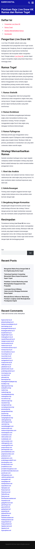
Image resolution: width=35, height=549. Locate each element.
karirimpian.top (5, 379)
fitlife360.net (5, 494)
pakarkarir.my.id (6, 367)
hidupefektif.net (6, 522)
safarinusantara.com (7, 477)
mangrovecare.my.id (7, 341)
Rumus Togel (8, 27)
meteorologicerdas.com (8, 430)
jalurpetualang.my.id (7, 322)
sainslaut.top (5, 424)
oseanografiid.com (7, 445)
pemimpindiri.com (6, 449)
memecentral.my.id (7, 343)
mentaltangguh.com (7, 426)
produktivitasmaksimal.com (9, 471)
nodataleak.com (6, 439)
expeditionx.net (6, 486)
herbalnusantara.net (7, 517)
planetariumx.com (6, 458)
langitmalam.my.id (6, 335)
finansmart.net (5, 490)
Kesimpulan (8, 34)
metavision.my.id (6, 345)
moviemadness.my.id (8, 352)
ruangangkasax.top (7, 418)
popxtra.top (4, 413)
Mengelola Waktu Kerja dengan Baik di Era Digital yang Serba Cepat (17, 270)
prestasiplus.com (6, 462)
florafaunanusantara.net (8, 498)
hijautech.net (5, 528)
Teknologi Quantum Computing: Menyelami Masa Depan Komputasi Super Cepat (16, 276)
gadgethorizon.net (7, 503)
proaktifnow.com (6, 466)
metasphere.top (6, 396)
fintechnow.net (5, 492)
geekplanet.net (6, 509)
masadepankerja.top (7, 394)
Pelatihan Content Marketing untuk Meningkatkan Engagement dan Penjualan (16, 284)
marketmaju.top (6, 392)
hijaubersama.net (6, 526)
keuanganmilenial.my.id (8, 328)
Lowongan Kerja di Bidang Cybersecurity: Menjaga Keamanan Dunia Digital (16, 291)
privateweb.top (6, 415)
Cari (2, 250)
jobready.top (5, 377)
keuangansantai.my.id (8, 330)
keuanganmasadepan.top (9, 381)
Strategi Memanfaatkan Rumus (14, 31)
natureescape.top (6, 401)
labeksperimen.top (7, 386)
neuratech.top (5, 403)
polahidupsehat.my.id (7, 371)
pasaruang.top (5, 409)
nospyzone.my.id (6, 362)
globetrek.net (5, 515)
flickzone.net (5, 496)
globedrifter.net (6, 513)
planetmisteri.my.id (7, 369)
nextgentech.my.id (7, 360)
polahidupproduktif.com (8, 460)
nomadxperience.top (7, 407)
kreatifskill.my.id (6, 333)
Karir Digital (8, 2)
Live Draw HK (19, 56)
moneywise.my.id (6, 350)
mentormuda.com (6, 428)
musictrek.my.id (6, 356)
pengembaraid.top (7, 411)
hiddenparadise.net (7, 520)
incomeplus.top (6, 373)
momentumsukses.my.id (9, 347)
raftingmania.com (6, 475)
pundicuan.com (6, 473)
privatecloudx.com (7, 464)
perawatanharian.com (7, 452)
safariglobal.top (6, 420)
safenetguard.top (6, 422)
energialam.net (5, 479)
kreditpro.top (5, 384)
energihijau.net (5, 481)
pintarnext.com (5, 456)
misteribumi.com (6, 435)
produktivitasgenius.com (9, 469)
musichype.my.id (6, 354)
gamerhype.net (6, 505)
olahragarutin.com (6, 443)
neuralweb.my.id (6, 358)
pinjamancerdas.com (7, 454)
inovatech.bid (5, 375)
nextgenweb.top (6, 405)
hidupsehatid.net (6, 524)
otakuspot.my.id (6, 364)
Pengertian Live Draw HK (12, 24)
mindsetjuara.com (6, 432)
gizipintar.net (5, 511)
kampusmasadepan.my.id (9, 324)
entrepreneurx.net (6, 483)
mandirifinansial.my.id (8, 339)
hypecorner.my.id (6, 320)
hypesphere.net (6, 530)
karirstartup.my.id (6, 326)
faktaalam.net (5, 488)
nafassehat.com (6, 437)
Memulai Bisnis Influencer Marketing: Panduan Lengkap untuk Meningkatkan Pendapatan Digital (17, 299)
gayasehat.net (5, 507)
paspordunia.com (6, 447)
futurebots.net (5, 500)
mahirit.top (4, 390)
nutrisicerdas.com (6, 441)
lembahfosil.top (6, 388)
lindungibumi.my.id (7, 337)
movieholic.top (5, 398)
